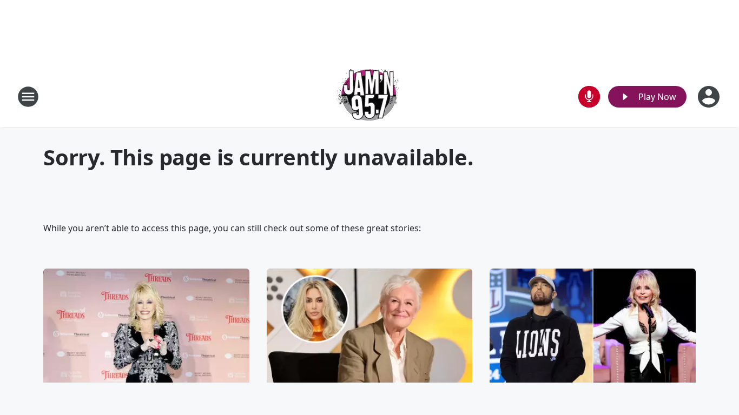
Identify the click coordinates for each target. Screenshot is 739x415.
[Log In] (710, 97)
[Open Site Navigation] (28, 97)
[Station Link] (369, 96)
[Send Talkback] (589, 97)
